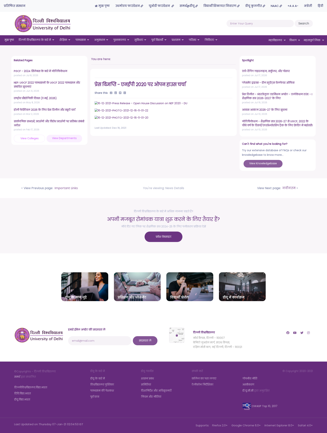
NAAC (275, 6)
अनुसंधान (99, 40)
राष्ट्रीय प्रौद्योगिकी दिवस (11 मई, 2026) (35, 98)
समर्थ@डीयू (187, 6)
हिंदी (320, 6)
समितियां (146, 384)
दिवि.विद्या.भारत (22, 393)
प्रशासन (176, 40)
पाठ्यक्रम (81, 40)
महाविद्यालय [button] (276, 40)
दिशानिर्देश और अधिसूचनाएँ (156, 390)
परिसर (192, 40)
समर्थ (17, 377)
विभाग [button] (293, 40)
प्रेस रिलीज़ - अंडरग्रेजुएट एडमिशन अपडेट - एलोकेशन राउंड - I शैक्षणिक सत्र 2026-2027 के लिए (277, 96)
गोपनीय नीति (249, 378)
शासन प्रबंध (147, 378)
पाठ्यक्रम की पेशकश (102, 390)
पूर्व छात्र (94, 397)
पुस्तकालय (119, 40)
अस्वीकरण (248, 384)
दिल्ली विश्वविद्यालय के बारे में (35, 40)
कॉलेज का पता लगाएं (204, 378)
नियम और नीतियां (151, 397)
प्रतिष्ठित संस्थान (14, 6)
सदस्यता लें (145, 340)
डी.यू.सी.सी (247, 390)
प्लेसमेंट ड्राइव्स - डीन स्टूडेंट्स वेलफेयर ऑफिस (268, 83)
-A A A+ (293, 6)
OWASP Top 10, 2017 (264, 406)
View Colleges (29, 138)
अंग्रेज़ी (308, 6)
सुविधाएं (138, 40)
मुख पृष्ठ (104, 6)
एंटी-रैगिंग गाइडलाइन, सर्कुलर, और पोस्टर (266, 71)
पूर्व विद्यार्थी (157, 40)
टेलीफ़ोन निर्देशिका (202, 384)
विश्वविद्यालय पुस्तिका (102, 384)
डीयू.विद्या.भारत (22, 399)
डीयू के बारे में (97, 378)
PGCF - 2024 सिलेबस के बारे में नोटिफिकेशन (40, 71)
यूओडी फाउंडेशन (160, 6)
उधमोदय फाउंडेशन (128, 6)
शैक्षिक (63, 40)
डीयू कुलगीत (254, 6)
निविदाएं (209, 40)
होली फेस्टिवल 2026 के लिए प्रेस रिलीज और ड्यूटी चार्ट (45, 110)
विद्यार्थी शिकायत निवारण (220, 6)
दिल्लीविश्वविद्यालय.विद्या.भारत (30, 387)
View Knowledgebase (263, 163)
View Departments (64, 138)
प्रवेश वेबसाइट (163, 237)
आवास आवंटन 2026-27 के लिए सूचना (264, 110)
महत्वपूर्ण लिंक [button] (312, 40)
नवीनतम (289, 188)
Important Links (66, 188)
